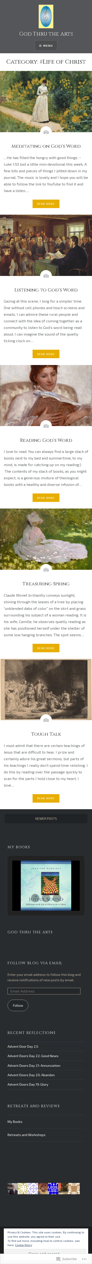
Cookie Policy (23, 1245)
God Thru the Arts (46, 34)
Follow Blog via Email (35, 963)
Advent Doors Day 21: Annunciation (34, 1065)
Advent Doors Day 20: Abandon (31, 1075)
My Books (15, 1122)
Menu (48, 45)
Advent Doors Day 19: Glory (28, 1084)
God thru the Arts (30, 932)
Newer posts (46, 819)
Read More (46, 203)
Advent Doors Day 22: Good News (33, 1056)
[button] (35, 898)
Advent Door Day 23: (23, 1046)
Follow (18, 1005)
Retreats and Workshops (27, 1135)
